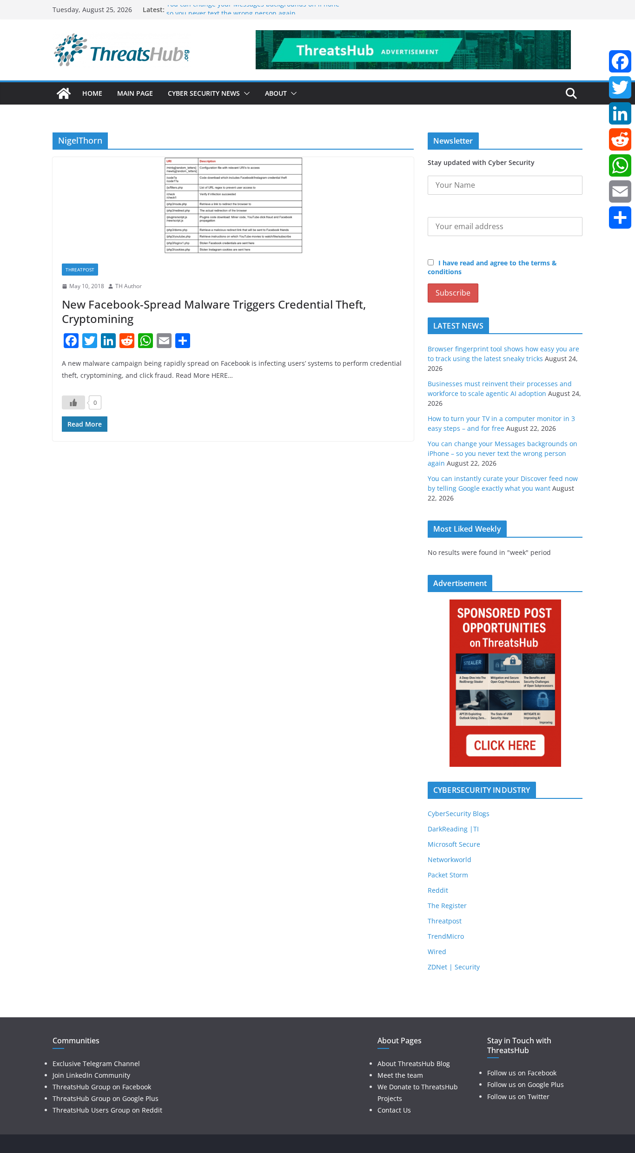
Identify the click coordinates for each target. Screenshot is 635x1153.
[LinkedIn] (620, 113)
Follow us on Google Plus (525, 1084)
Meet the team (400, 1075)
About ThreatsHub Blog (413, 1063)
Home (92, 93)
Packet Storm (448, 874)
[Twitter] (620, 87)
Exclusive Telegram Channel (96, 1063)
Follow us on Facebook (521, 1072)
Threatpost (80, 269)
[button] (245, 93)
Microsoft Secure (454, 844)
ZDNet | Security (454, 966)
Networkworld (449, 859)
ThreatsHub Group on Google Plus (106, 1098)
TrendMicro (446, 936)
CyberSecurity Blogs (458, 813)
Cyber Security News (204, 93)
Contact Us (394, 1110)
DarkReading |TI (453, 828)
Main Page (135, 93)
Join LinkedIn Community (91, 1075)
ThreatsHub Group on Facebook (102, 1086)
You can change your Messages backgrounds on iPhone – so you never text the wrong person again (255, 14)
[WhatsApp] (620, 165)
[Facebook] (620, 61)
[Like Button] (73, 402)
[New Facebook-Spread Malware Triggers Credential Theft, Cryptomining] (233, 205)
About (276, 93)
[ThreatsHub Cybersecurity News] (64, 93)
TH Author (128, 286)
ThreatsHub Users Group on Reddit (107, 1110)
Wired (437, 951)
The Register (447, 905)
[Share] (620, 217)
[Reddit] (620, 139)
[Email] (620, 191)
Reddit (438, 890)
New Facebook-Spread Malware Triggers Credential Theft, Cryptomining (214, 311)
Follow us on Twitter (518, 1096)
